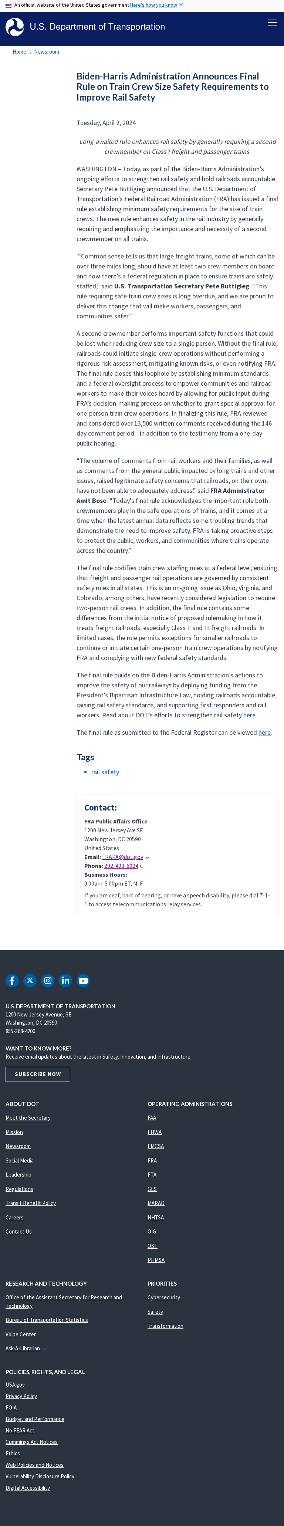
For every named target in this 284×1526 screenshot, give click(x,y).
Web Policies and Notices (35, 1464)
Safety (155, 1311)
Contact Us (19, 1231)
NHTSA (156, 1217)
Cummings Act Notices (32, 1441)
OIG (152, 1231)
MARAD (156, 1203)
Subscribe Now (38, 1073)
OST (153, 1245)
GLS (152, 1188)
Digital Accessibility (28, 1487)
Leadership (18, 1174)
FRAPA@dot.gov (122, 856)
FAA (152, 1117)
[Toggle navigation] (272, 22)
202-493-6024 (121, 865)
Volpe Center (21, 1334)
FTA (152, 1174)
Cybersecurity (164, 1297)
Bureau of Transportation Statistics (47, 1319)
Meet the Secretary (28, 1117)
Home (19, 51)
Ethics (13, 1453)
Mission (14, 1132)
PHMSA (156, 1259)
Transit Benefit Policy (31, 1203)
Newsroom (46, 51)
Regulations (19, 1188)
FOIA (11, 1407)
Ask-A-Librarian (23, 1348)
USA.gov (15, 1384)
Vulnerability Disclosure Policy (40, 1476)
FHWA (155, 1132)
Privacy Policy (21, 1396)
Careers (15, 1217)
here (249, 715)
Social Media (20, 1160)
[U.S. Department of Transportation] (85, 27)
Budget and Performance (35, 1418)
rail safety (105, 772)
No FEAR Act (20, 1430)
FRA (152, 1160)
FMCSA (156, 1146)
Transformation (165, 1325)
